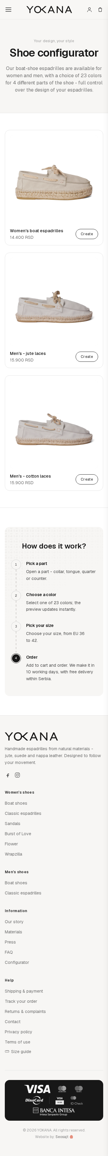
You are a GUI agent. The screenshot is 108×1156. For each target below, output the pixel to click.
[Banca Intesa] (54, 1112)
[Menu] (8, 9)
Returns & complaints (25, 1011)
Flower (11, 844)
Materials (13, 932)
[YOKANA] (49, 9)
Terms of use (17, 1042)
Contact (12, 1021)
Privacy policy (18, 1032)
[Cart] (100, 10)
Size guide (21, 1051)
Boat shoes (16, 803)
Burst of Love (18, 833)
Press (10, 942)
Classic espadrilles (23, 813)
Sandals (12, 823)
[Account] (89, 10)
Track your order (21, 1001)
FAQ (9, 952)
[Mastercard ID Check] (77, 1100)
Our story (14, 921)
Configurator (17, 962)
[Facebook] (8, 775)
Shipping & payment (24, 991)
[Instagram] (17, 775)
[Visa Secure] (60, 1100)
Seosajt (62, 1136)
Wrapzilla (13, 854)
